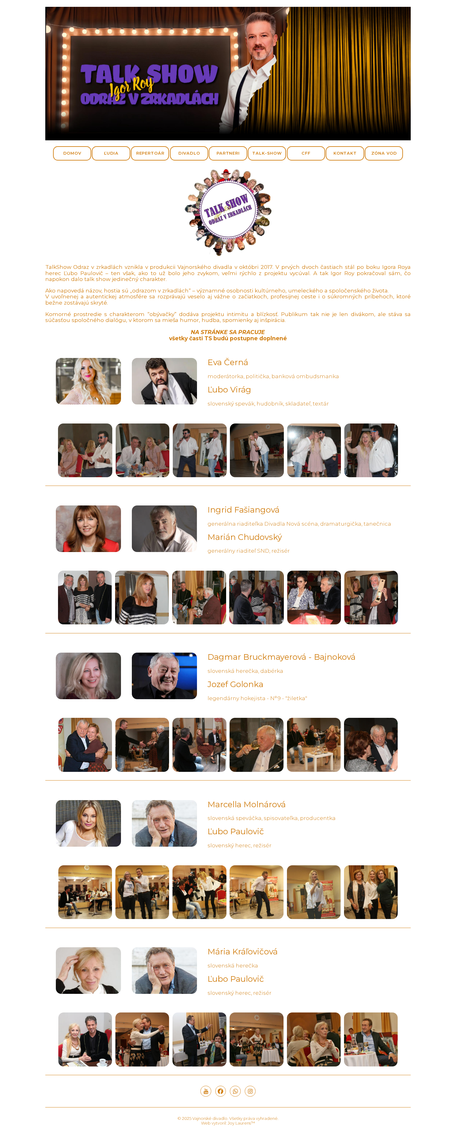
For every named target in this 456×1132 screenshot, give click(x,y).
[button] (205, 1091)
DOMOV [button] (72, 153)
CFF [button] (306, 153)
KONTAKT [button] (345, 153)
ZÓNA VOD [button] (384, 153)
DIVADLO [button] (189, 153)
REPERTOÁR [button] (150, 153)
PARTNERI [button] (228, 153)
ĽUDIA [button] (111, 153)
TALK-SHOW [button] (267, 153)
